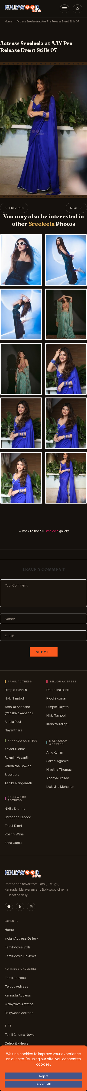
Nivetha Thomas (59, 769)
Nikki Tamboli (15, 698)
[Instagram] (31, 907)
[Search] (77, 8)
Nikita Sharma (15, 809)
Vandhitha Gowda (18, 766)
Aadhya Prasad (57, 778)
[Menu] (64, 8)
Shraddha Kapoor (18, 817)
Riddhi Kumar (56, 698)
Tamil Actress (15, 977)
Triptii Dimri (13, 826)
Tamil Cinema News (20, 1034)
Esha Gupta (13, 843)
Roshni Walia (14, 834)
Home (8, 21)
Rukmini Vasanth (17, 757)
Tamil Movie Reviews (20, 956)
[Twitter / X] (20, 907)
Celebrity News (16, 1043)
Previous (16, 208)
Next (74, 208)
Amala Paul (13, 721)
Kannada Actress (18, 995)
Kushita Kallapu (57, 724)
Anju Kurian (54, 752)
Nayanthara (13, 730)
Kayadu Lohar (15, 749)
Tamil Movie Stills (18, 947)
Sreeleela (42, 223)
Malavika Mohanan (60, 786)
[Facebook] (9, 907)
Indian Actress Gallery (21, 938)
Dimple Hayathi (16, 690)
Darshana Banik (58, 690)
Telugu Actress (16, 986)
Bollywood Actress (19, 1013)
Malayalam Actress (19, 1004)
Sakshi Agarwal (57, 761)
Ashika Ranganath (18, 783)
